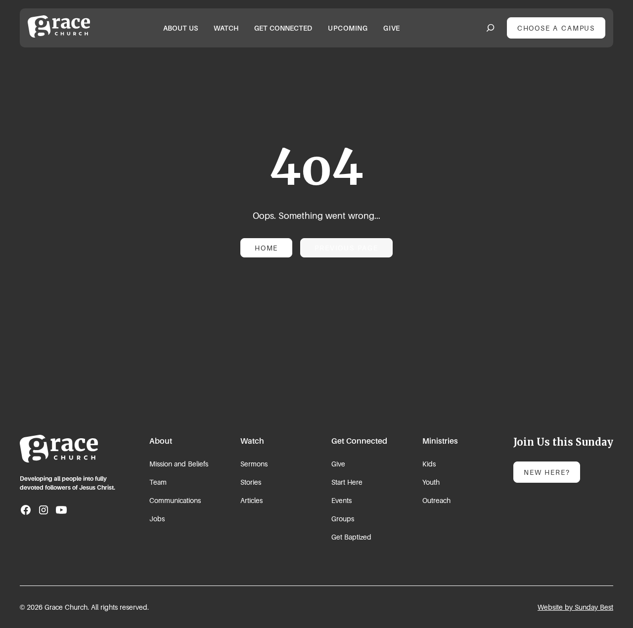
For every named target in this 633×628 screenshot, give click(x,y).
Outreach (436, 500)
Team (158, 482)
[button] (180, 28)
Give (338, 464)
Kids (429, 464)
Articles (251, 500)
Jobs (157, 518)
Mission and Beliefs (178, 464)
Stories (250, 482)
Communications (175, 500)
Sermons (254, 464)
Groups (342, 518)
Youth (431, 482)
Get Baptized (351, 537)
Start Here (346, 482)
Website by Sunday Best (575, 607)
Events (341, 500)
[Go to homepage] (59, 448)
